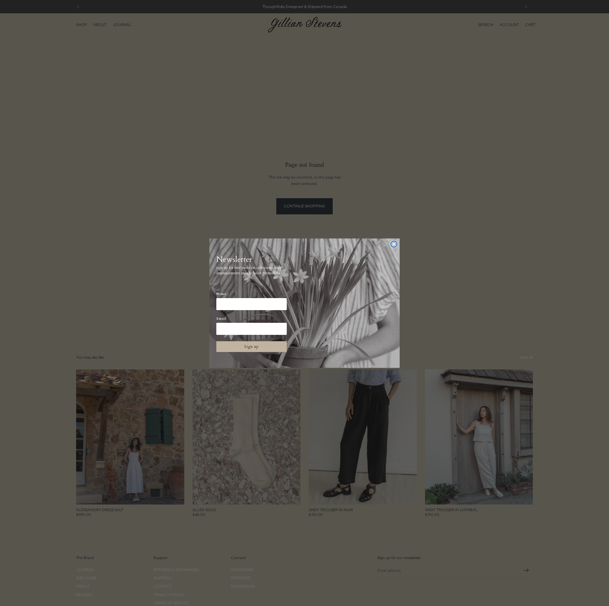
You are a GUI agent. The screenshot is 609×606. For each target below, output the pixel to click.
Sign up (251, 346)
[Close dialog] (394, 244)
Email (221, 318)
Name (221, 294)
